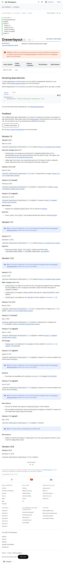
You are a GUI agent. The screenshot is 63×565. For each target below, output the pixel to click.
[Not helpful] (60, 13)
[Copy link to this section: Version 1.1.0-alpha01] (19, 416)
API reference (25, 517)
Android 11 (4, 526)
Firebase (4, 542)
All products (5, 547)
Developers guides (27, 515)
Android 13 (5, 521)
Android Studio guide (27, 512)
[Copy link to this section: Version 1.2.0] (13, 140)
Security (4, 493)
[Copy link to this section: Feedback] (12, 114)
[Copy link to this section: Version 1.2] (13, 137)
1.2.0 (16, 70)
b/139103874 (52, 376)
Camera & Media (26, 496)
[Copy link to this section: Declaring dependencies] (26, 78)
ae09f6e (54, 215)
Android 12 (5, 523)
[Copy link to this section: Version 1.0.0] (15, 447)
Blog (3, 501)
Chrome (4, 539)
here (16, 359)
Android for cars (47, 496)
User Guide (49, 39)
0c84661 (44, 209)
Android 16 (5, 513)
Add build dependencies (37, 107)
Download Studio (26, 520)
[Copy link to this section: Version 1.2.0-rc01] (17, 167)
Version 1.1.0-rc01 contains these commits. (20, 311)
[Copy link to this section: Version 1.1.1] (15, 222)
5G (23, 501)
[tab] (6, 92)
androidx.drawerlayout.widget (10, 45)
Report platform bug (48, 510)
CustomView (51, 297)
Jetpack (16, 7)
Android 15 (5, 516)
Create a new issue (10, 125)
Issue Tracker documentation (15, 129)
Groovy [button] (6, 92)
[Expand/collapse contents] (11, 18)
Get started (6, 7)
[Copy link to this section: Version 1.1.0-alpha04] (19, 329)
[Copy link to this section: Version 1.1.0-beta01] (19, 316)
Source (4, 496)
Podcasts (4, 503)
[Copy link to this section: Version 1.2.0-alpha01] (19, 194)
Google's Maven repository (18, 83)
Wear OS (45, 490)
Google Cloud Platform (8, 544)
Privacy (24, 498)
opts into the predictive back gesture (22, 157)
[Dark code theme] (58, 95)
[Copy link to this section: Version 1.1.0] (15, 258)
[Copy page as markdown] (29, 39)
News (3, 498)
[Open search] (39, 2)
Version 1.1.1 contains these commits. (49, 243)
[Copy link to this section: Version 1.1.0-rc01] (17, 302)
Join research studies (48, 518)
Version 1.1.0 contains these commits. (49, 279)
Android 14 (5, 518)
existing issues (34, 119)
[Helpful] (57, 13)
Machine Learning (27, 490)
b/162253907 (45, 251)
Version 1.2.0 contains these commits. (49, 147)
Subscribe (23, 557)
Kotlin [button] (14, 92)
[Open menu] (2, 2)
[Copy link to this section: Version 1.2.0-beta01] (19, 180)
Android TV (45, 498)
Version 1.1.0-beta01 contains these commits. (26, 324)
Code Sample (57, 39)
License (9, 553)
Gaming (24, 488)
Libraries (30, 13)
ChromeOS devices (48, 493)
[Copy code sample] (60, 95)
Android (4, 488)
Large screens (46, 488)
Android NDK (25, 522)
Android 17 (5, 510)
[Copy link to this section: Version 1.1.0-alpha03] (19, 351)
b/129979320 (16, 346)
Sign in (59, 2)
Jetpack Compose (31, 54)
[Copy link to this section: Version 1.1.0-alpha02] (19, 381)
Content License (47, 469)
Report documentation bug (50, 513)
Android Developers (6, 13)
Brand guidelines (17, 553)
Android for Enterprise (7, 490)
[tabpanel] (31, 98)
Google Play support (48, 516)
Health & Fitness (26, 493)
